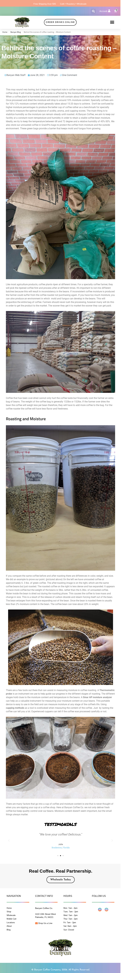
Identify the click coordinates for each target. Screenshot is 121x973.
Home (4, 32)
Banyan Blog (15, 32)
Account (103, 11)
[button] (93, 11)
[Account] (109, 10)
